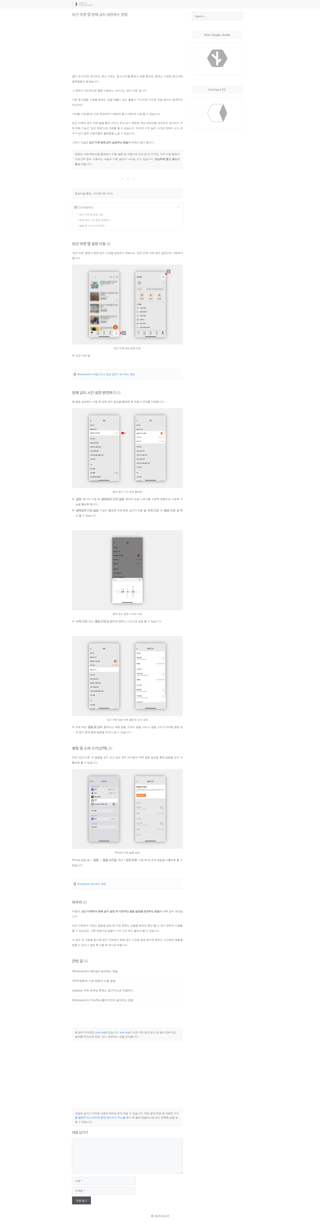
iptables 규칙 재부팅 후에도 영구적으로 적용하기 (103, 990)
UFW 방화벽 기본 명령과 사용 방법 (94, 981)
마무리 (77, 902)
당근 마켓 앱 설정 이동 (89, 243)
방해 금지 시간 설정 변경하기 (94, 392)
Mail (111, 1113)
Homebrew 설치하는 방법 (91, 883)
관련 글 (77, 961)
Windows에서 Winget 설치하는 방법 (95, 971)
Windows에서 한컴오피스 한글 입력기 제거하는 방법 (106, 374)
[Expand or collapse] (178, 207)
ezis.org (100, 1032)
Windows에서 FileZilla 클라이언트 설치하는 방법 (103, 1000)
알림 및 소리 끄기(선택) (89, 748)
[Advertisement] (127, 43)
